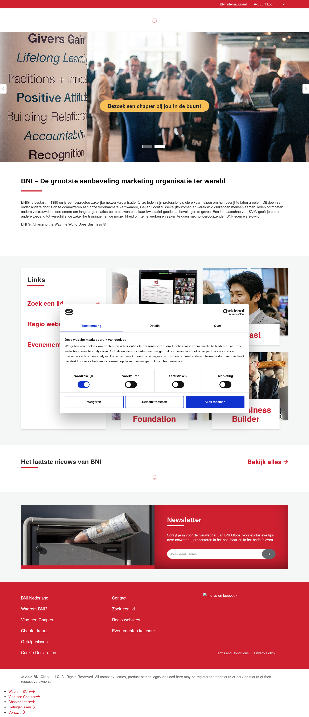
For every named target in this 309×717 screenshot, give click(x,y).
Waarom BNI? (34, 609)
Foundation (154, 418)
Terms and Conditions (232, 653)
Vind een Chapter (37, 620)
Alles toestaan (215, 402)
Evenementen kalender (133, 630)
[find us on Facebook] (220, 594)
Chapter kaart (34, 630)
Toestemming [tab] (91, 326)
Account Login (264, 4)
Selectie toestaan (154, 402)
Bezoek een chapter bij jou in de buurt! (154, 106)
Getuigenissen (34, 641)
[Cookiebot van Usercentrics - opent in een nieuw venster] (226, 312)
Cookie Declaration (38, 652)
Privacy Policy (264, 653)
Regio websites (126, 620)
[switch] (131, 384)
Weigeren (94, 402)
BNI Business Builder (245, 414)
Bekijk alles (265, 461)
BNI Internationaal (233, 4)
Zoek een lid (45, 303)
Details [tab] (154, 326)
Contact (119, 598)
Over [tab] (217, 326)
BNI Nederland (34, 598)
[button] (3, 89)
